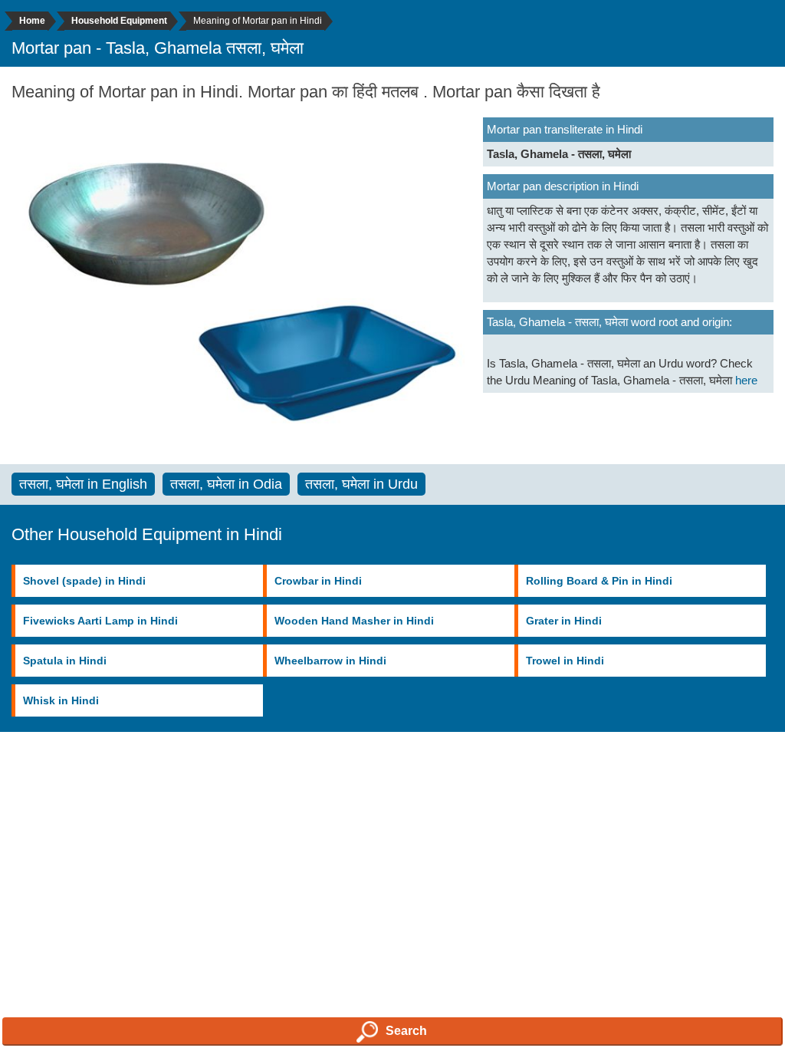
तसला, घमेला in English (83, 484)
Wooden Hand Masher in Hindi (354, 621)
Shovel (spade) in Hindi (84, 581)
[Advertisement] (392, 873)
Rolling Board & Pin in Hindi (599, 581)
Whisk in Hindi (61, 700)
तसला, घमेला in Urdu (361, 484)
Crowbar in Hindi (318, 581)
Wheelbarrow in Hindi (330, 660)
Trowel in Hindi (565, 660)
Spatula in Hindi (65, 660)
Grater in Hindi (564, 621)
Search (406, 1030)
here (746, 380)
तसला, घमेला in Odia (226, 484)
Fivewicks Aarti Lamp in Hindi (100, 621)
